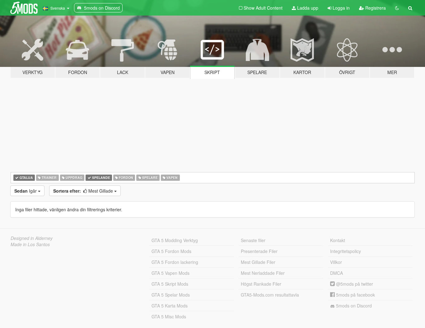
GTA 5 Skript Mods (170, 284)
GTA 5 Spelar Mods (171, 295)
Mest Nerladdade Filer (263, 273)
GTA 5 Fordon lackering (175, 262)
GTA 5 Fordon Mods (171, 251)
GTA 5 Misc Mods (169, 316)
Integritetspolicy (345, 251)
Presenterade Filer (259, 251)
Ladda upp (307, 8)
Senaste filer (253, 240)
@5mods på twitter (354, 284)
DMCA (336, 273)
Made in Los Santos (30, 244)
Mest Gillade (83, 191)
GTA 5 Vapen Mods (170, 273)
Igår (26, 191)
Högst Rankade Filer (261, 284)
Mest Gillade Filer (258, 262)
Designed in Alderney (32, 238)
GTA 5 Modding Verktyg (175, 240)
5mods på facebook (355, 295)
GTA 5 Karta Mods (170, 305)
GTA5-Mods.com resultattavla (270, 295)
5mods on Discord (353, 305)
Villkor (336, 262)
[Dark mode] (397, 8)
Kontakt (337, 240)
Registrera (375, 8)
